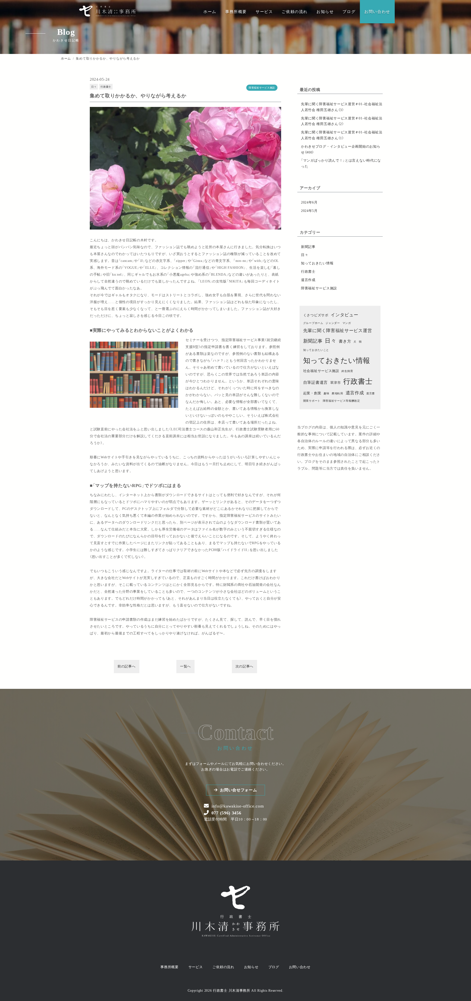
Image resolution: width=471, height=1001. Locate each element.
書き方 (345, 341)
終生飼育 (347, 371)
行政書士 (106, 86)
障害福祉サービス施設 (262, 87)
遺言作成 (308, 280)
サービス (264, 12)
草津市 (335, 383)
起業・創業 (312, 393)
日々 (93, 86)
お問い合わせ (377, 12)
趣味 (326, 393)
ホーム (209, 12)
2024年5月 (309, 211)
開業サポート (311, 400)
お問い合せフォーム (238, 790)
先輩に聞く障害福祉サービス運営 (337, 330)
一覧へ (185, 666)
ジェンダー (333, 323)
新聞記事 (308, 247)
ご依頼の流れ (295, 12)
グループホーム (313, 323)
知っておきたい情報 (317, 263)
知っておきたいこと (316, 350)
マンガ (346, 323)
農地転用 (337, 393)
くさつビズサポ (315, 315)
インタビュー (344, 314)
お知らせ (325, 12)
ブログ (348, 12)
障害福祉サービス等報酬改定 (341, 400)
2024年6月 (309, 202)
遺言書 (370, 393)
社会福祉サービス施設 (321, 371)
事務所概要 (236, 12)
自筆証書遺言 (315, 382)
